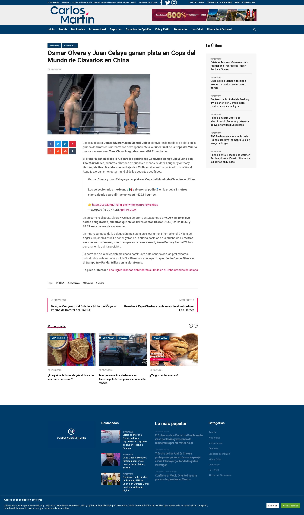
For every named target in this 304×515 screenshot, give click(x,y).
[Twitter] (58, 144)
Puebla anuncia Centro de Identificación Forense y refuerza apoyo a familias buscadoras (230, 121)
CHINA (61, 283)
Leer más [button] (272, 505)
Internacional (215, 443)
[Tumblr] (72, 151)
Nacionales (214, 437)
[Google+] (51, 151)
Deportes (54, 45)
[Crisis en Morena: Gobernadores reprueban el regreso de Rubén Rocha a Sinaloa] (110, 436)
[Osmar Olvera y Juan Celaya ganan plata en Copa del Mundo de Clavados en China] (99, 104)
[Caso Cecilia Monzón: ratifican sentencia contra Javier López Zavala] (110, 459)
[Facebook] (51, 144)
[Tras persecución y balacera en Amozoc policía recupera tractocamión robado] (122, 349)
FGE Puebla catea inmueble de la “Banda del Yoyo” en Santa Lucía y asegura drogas (230, 140)
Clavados (88, 283)
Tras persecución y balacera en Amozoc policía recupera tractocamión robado (121, 379)
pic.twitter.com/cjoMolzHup (140, 205)
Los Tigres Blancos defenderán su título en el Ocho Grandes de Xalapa (153, 270)
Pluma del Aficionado (220, 475)
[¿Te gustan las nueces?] (173, 349)
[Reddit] (58, 151)
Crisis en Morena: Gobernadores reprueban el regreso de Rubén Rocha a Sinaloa (229, 65)
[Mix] (65, 151)
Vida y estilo (57, 338)
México (101, 283)
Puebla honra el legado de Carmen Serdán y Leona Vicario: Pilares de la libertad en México (230, 158)
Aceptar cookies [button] (290, 505)
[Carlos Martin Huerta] (71, 436)
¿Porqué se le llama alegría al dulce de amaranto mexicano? (70, 377)
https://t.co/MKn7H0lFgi (107, 205)
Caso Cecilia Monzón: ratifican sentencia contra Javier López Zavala (89, 2)
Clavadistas (74, 283)
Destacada (70, 45)
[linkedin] (65, 144)
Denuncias (214, 464)
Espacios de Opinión (219, 454)
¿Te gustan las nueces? (163, 375)
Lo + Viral (214, 470)
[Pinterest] (72, 144)
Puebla (122, 338)
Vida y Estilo (215, 459)
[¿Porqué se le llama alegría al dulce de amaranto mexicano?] (71, 349)
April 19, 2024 (128, 210)
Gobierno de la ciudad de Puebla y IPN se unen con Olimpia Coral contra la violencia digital (230, 103)
